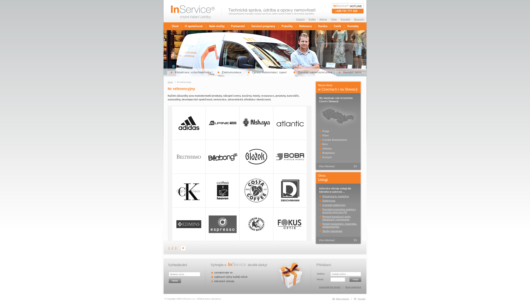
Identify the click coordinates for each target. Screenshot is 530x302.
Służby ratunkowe (332, 231)
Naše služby (217, 26)
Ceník (337, 26)
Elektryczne (328, 201)
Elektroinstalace (231, 72)
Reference (305, 26)
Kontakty (353, 26)
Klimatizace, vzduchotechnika (193, 72)
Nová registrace (353, 287)
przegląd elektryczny (334, 205)
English (312, 19)
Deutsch (300, 19)
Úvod (175, 26)
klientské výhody (224, 281)
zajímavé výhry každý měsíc (231, 277)
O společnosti (194, 26)
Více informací (327, 166)
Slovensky (359, 19)
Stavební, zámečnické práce (315, 72)
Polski (334, 19)
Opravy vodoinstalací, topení (269, 72)
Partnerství (238, 26)
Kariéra (322, 26)
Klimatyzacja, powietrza (335, 196)
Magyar (323, 19)
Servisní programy (263, 26)
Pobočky (287, 26)
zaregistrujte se (223, 272)
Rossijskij (345, 19)
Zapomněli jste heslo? (330, 287)
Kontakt (361, 299)
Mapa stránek (342, 299)
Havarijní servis (352, 72)
